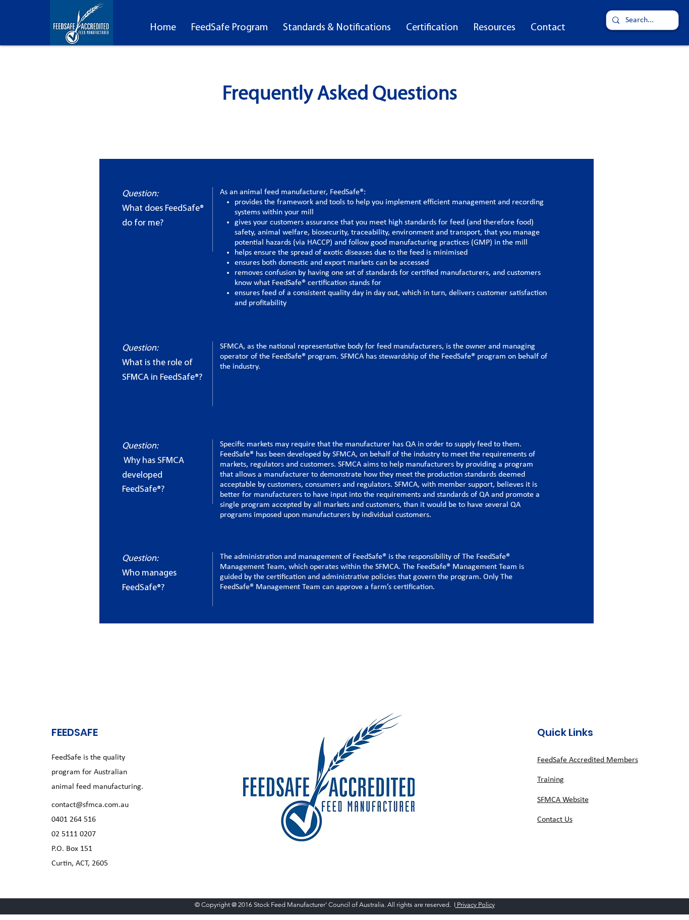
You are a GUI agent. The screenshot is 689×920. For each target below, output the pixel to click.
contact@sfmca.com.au (90, 805)
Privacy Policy (475, 904)
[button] (229, 28)
